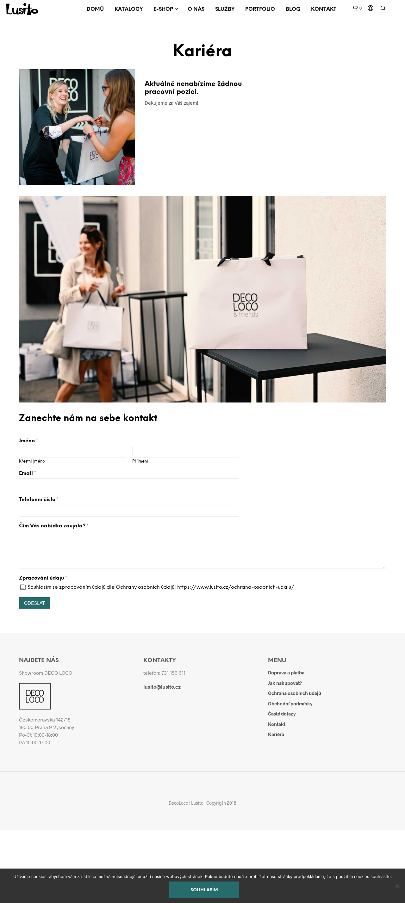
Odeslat (34, 603)
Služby (224, 9)
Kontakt (323, 9)
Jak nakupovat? (285, 683)
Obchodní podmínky (290, 703)
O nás (196, 9)
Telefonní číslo (39, 499)
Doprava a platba (286, 672)
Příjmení (140, 461)
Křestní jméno (32, 461)
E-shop (163, 9)
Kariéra (276, 734)
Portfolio (260, 9)
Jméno (28, 441)
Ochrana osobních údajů (294, 693)
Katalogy (129, 9)
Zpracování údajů (43, 578)
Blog (293, 9)
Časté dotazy (282, 713)
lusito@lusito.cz (162, 687)
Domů (95, 9)
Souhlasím (204, 890)
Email (27, 473)
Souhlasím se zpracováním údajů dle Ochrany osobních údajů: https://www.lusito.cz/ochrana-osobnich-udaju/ (161, 587)
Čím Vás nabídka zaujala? (54, 526)
